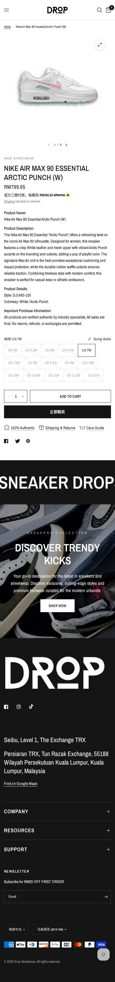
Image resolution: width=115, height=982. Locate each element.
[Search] (99, 10)
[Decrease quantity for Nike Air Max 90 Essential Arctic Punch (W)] (8, 396)
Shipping (9, 201)
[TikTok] (35, 706)
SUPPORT (15, 849)
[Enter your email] (105, 896)
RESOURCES (19, 830)
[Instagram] (22, 707)
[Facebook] (10, 707)
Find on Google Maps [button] (20, 783)
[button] (57, 605)
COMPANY (16, 811)
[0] (107, 10)
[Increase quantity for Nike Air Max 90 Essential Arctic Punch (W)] (23, 396)
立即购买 (57, 411)
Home (7, 27)
